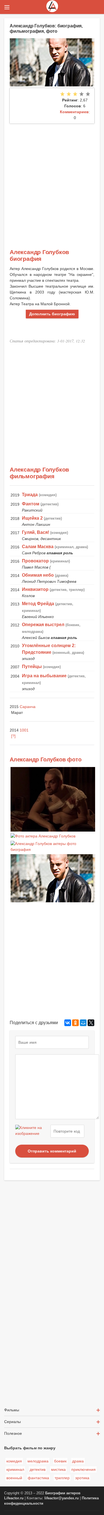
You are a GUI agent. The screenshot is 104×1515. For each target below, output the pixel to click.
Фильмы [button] (11, 1410)
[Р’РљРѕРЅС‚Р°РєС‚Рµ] (67, 1022)
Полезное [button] (13, 1433)
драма (78, 1461)
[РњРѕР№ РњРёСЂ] (83, 1022)
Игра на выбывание (44, 675)
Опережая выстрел (43, 624)
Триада (30, 494)
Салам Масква (38, 546)
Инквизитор (35, 589)
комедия (14, 1461)
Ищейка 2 (32, 518)
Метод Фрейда (38, 603)
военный (14, 1478)
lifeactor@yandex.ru (61, 1498)
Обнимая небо (38, 575)
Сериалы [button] (12, 1421)
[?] (13, 736)
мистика (58, 1469)
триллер (62, 1478)
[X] (91, 1022)
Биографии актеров (62, 1493)
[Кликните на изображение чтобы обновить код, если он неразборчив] (32, 1131)
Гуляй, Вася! (35, 532)
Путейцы (32, 666)
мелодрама (38, 1461)
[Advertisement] (52, 178)
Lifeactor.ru (14, 1498)
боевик (60, 1461)
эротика (82, 1478)
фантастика (38, 1478)
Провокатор (35, 560)
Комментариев (74, 112)
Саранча (27, 706)
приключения (83, 1469)
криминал (15, 1469)
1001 (24, 730)
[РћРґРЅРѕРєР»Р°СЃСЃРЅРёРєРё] (75, 1022)
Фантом (30, 503)
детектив (37, 1469)
